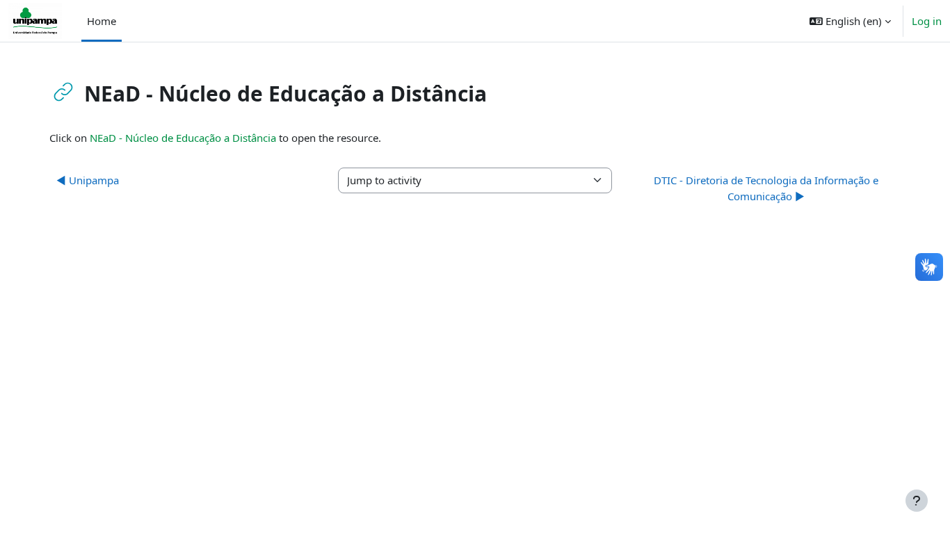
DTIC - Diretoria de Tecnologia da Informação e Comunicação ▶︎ (766, 188)
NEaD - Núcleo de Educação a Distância (183, 138)
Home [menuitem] (101, 21)
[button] (850, 21)
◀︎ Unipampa (87, 180)
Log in (927, 21)
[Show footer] (916, 501)
